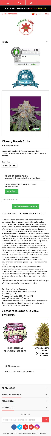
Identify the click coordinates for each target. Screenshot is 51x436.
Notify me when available (25, 206)
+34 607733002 (10, 14)
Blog (47, 14)
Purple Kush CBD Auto (15, 351)
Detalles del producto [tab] (32, 213)
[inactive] (25, 56)
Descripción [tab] (9, 213)
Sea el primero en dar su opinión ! (19, 371)
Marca (5, 145)
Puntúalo (11, 191)
